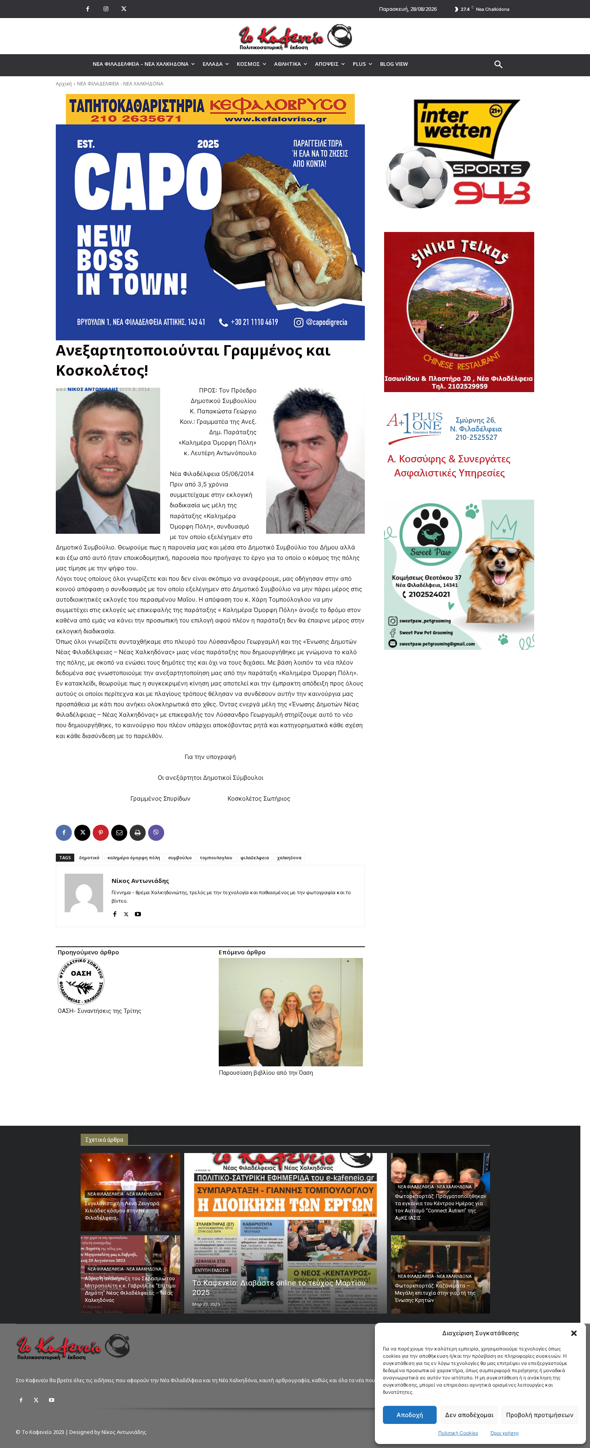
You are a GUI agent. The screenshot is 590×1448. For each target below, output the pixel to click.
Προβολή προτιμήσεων (540, 1415)
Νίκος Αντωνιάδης (92, 389)
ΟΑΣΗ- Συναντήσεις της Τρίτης (99, 1011)
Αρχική (64, 83)
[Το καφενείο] (295, 36)
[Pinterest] (101, 833)
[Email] (119, 833)
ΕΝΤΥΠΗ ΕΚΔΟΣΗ (211, 1270)
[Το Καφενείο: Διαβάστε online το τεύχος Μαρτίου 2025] (285, 1233)
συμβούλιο (180, 857)
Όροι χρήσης (504, 1433)
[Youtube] (138, 912)
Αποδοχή (410, 1415)
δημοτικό (89, 857)
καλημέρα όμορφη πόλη (134, 857)
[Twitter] (36, 1400)
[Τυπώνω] (138, 833)
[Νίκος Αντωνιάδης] (84, 896)
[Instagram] (106, 9)
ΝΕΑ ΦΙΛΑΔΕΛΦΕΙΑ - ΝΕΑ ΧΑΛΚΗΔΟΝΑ (120, 83)
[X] (124, 9)
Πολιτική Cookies (458, 1433)
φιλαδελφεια (254, 857)
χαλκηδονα (289, 857)
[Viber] (156, 833)
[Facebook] (88, 9)
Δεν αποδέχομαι (469, 1415)
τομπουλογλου (216, 857)
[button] (574, 1333)
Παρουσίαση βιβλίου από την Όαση (266, 1072)
